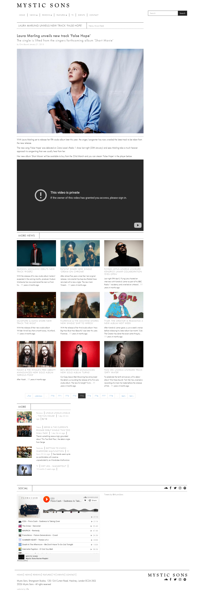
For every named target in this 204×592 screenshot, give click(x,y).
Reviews (46, 15)
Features (60, 15)
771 (60, 395)
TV (72, 15)
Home (22, 15)
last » (131, 395)
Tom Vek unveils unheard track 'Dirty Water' (123, 371)
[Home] (43, 5)
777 (104, 395)
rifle (27, 589)
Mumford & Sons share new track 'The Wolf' (34, 322)
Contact (93, 15)
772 (67, 395)
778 (111, 395)
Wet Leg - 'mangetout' (53, 466)
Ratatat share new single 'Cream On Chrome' (76, 270)
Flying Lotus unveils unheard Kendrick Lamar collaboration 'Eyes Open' (123, 272)
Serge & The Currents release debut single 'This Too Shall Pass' (53, 430)
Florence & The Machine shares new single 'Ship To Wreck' (79, 322)
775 (89, 395)
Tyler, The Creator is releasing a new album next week (123, 322)
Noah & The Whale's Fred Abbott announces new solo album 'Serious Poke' (36, 372)
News (33, 15)
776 (96, 395)
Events (81, 15)
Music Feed (99, 25)
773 (74, 395)
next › (124, 395)
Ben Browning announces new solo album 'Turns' (77, 371)
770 (52, 395)
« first (29, 395)
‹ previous (38, 395)
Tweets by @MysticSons (113, 494)
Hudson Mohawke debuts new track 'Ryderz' (36, 270)
